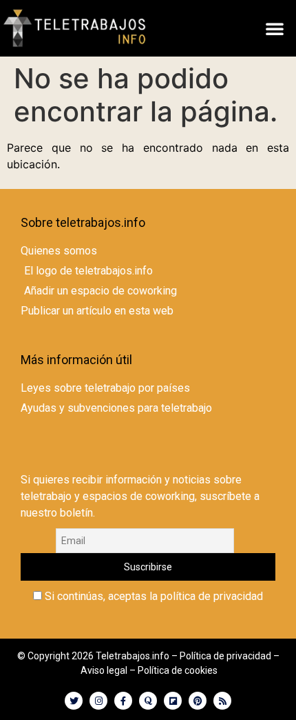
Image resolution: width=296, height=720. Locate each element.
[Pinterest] (198, 701)
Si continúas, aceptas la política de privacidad (152, 596)
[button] (274, 28)
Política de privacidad (225, 655)
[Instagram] (98, 701)
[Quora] (148, 701)
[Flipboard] (173, 701)
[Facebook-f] (123, 701)
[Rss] (222, 701)
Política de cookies (178, 670)
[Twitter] (74, 701)
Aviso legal (104, 670)
